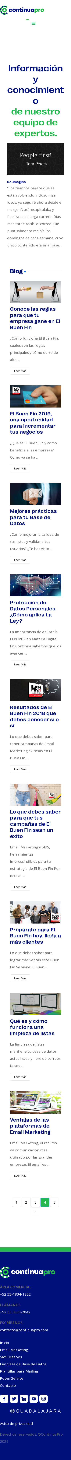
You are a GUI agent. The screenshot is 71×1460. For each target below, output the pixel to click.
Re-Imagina (16, 182)
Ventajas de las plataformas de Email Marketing (30, 1125)
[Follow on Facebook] (4, 1399)
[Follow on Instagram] (43, 1399)
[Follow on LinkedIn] (24, 1399)
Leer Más (20, 371)
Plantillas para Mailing (19, 1371)
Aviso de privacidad (16, 1423)
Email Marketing (14, 1349)
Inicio (4, 1342)
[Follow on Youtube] (34, 1399)
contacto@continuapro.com (24, 1329)
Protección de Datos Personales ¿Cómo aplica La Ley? (32, 611)
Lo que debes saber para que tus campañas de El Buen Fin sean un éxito (35, 823)
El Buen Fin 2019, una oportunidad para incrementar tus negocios (33, 422)
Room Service (11, 1378)
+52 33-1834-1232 (15, 1294)
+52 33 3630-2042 (15, 1312)
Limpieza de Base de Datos (23, 1364)
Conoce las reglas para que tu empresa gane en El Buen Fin (35, 318)
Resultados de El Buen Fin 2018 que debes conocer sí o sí (34, 716)
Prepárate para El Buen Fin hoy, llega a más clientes (35, 935)
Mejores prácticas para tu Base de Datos (33, 517)
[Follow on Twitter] (14, 1399)
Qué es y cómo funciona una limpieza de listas (32, 1027)
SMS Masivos (11, 1357)
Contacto (8, 1385)
